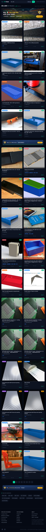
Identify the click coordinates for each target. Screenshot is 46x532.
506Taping (5, 44)
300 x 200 (17, 495)
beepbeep (5, 232)
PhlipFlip (27, 171)
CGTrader (18, 520)
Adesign (4, 385)
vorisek (27, 473)
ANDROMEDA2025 (6, 322)
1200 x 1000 (22, 498)
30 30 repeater (14, 498)
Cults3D (18, 515)
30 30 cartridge (36, 495)
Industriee (5, 172)
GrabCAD (18, 517)
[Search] (33, 2)
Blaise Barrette (28, 232)
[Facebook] (2, 529)
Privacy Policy (34, 515)
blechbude (27, 202)
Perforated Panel (6, 414)
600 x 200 (4, 495)
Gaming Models (4, 522)
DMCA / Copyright (35, 517)
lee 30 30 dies (4, 500)
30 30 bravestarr (30, 498)
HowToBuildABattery (6, 104)
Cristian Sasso (5, 262)
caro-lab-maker (6, 445)
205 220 (30, 495)
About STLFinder (35, 513)
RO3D (27, 44)
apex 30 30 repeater (38, 498)
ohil (4, 473)
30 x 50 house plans (6, 498)
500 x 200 (10, 495)
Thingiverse (19, 513)
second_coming (6, 292)
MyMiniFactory (19, 522)
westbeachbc (5, 75)
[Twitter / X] (5, 529)
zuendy (27, 75)
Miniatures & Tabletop (5, 515)
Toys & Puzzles (4, 520)
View (42, 46)
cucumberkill (28, 292)
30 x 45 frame (23, 495)
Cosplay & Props (4, 513)
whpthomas (27, 104)
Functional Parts (4, 517)
